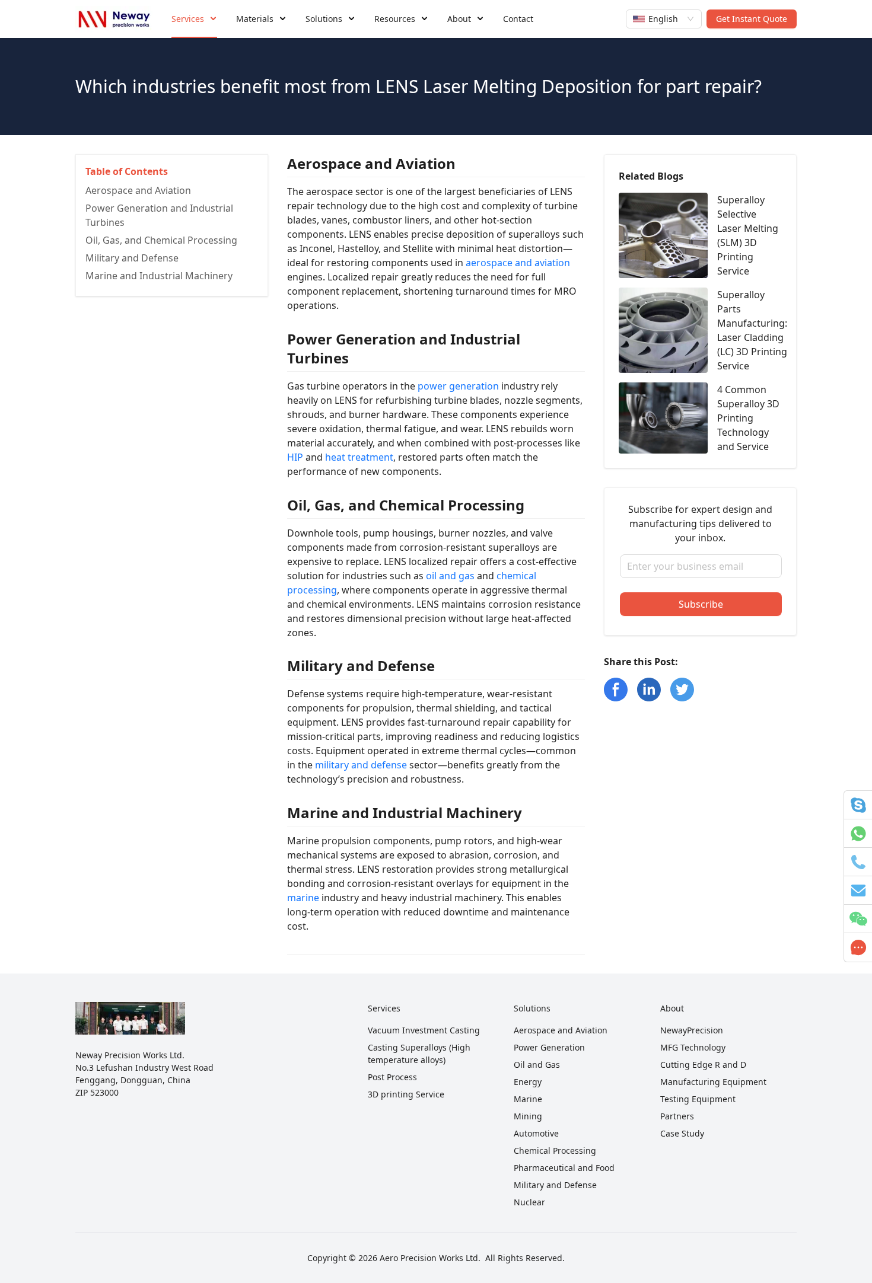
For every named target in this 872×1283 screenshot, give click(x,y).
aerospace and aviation (518, 262)
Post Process (392, 1077)
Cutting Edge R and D (703, 1064)
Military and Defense (555, 1185)
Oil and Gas (537, 1064)
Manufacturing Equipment (713, 1081)
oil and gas (450, 575)
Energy (528, 1081)
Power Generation (549, 1047)
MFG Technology (692, 1047)
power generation (458, 385)
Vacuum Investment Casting (424, 1030)
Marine (528, 1099)
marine (303, 897)
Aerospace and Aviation (560, 1030)
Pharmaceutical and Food (564, 1167)
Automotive (536, 1133)
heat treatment (359, 457)
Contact (518, 18)
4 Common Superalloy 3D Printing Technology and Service (748, 418)
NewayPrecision (691, 1030)
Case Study (682, 1133)
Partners (677, 1116)
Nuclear (529, 1202)
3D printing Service (406, 1094)
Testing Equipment (698, 1099)
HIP (295, 457)
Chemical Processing (555, 1150)
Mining (528, 1116)
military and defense (361, 764)
